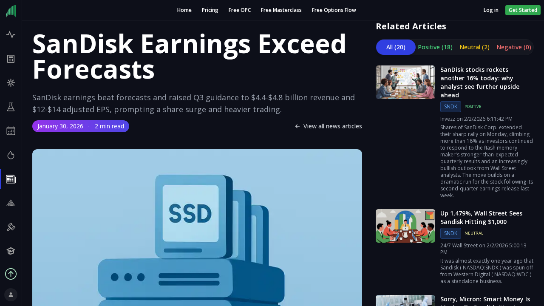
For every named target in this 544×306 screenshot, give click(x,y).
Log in (491, 10)
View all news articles (332, 126)
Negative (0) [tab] (513, 47)
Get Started (523, 10)
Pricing (210, 10)
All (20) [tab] (395, 47)
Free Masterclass (281, 10)
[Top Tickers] (11, 154)
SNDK (450, 106)
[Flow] (11, 34)
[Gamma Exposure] (11, 82)
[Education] (11, 251)
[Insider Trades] (11, 203)
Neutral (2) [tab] (474, 47)
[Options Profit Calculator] (11, 58)
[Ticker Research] (11, 106)
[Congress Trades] (11, 227)
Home (184, 10)
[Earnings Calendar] (11, 131)
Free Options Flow (334, 10)
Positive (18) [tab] (435, 47)
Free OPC (240, 10)
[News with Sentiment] (11, 179)
